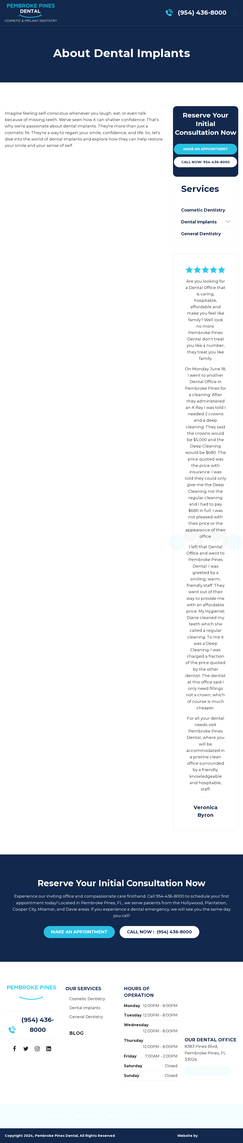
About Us (85, 1116)
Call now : (159, 932)
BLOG (76, 1033)
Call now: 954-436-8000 (205, 162)
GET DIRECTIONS (207, 1071)
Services (144, 1116)
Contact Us (178, 1116)
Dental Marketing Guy (218, 1136)
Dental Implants (205, 222)
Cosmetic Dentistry (203, 210)
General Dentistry (201, 233)
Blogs (115, 1116)
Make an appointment (205, 149)
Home (57, 1116)
